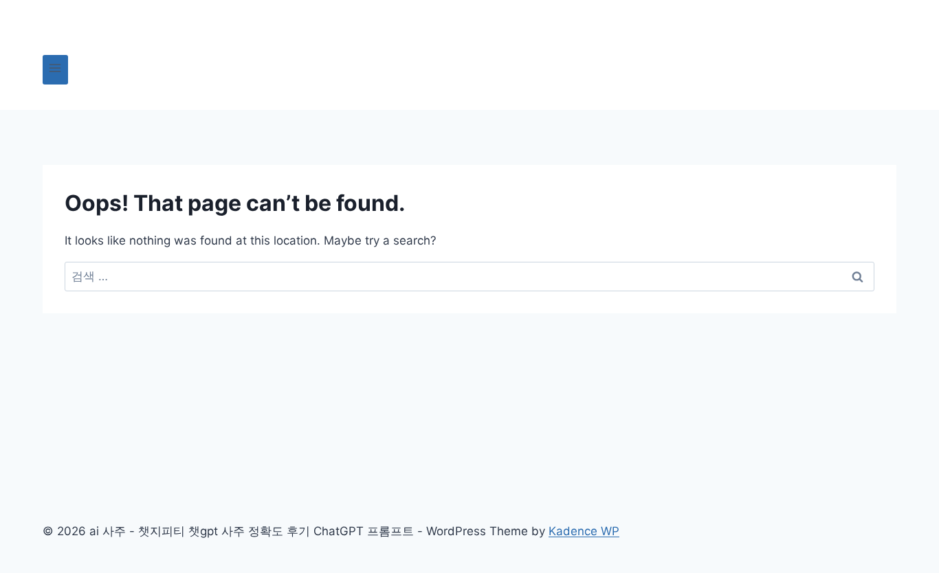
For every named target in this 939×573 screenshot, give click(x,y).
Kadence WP (584, 531)
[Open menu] (55, 70)
